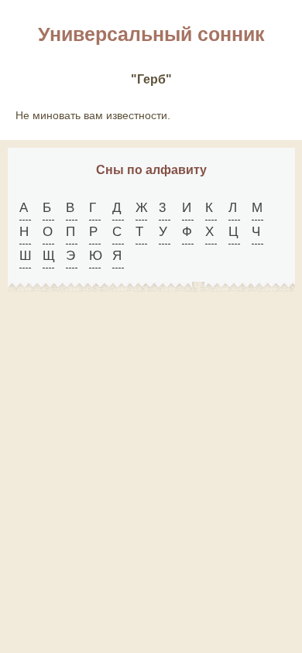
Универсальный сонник (151, 34)
